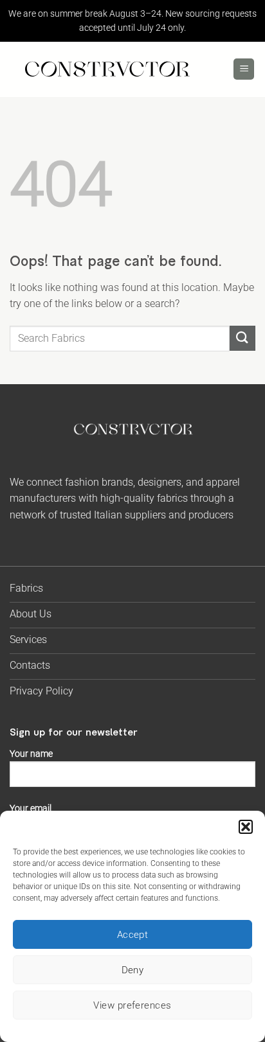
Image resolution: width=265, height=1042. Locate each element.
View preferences (132, 1005)
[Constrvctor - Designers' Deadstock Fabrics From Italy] (106, 69)
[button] (245, 826)
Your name (31, 753)
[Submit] (242, 338)
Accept (133, 934)
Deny (133, 970)
